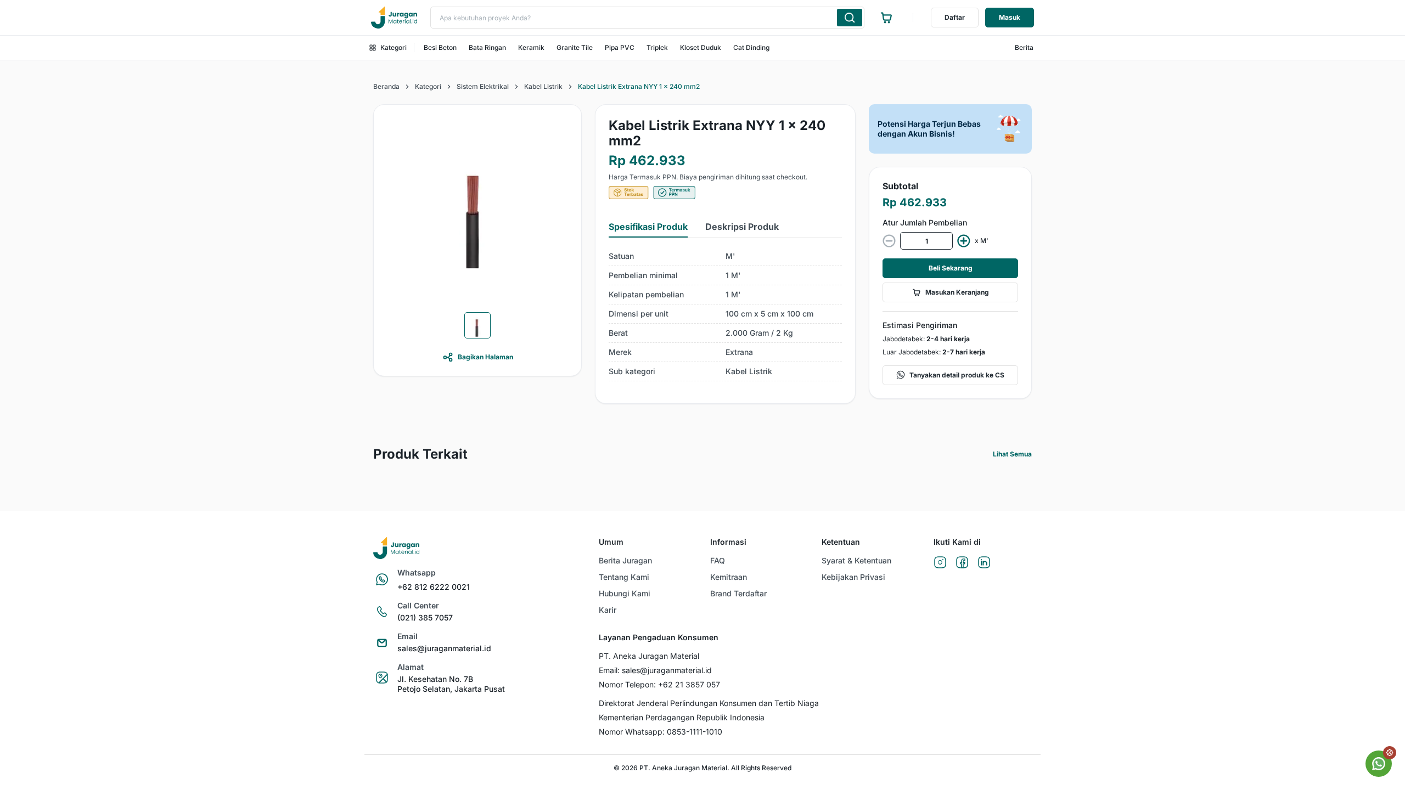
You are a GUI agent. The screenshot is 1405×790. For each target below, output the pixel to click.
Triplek (657, 47)
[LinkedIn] (984, 563)
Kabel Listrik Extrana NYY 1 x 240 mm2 (639, 86)
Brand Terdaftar (738, 593)
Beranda (386, 86)
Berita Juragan (625, 560)
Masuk (1009, 17)
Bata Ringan (487, 47)
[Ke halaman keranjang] (886, 17)
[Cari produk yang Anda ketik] (849, 17)
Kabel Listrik (543, 86)
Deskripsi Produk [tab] (742, 226)
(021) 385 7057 (425, 617)
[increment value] (963, 240)
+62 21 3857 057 (689, 684)
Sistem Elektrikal (483, 86)
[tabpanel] (725, 314)
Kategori (393, 47)
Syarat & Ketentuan (856, 560)
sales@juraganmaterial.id (444, 648)
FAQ (717, 560)
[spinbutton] (926, 241)
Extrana (739, 352)
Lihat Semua (1012, 454)
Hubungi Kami (624, 593)
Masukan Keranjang (957, 292)
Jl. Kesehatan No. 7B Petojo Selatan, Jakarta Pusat (451, 683)
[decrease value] (889, 240)
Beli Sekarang (951, 268)
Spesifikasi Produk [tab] (648, 226)
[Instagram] (940, 563)
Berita (1024, 47)
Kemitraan (728, 577)
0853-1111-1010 (694, 731)
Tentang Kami (624, 577)
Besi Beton (440, 47)
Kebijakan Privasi (853, 577)
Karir (607, 609)
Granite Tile (575, 47)
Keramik (531, 47)
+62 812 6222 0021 (433, 586)
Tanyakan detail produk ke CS (956, 375)
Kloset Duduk (700, 47)
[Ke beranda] (394, 18)
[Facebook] (962, 563)
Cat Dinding (751, 47)
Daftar (955, 17)
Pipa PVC (619, 47)
